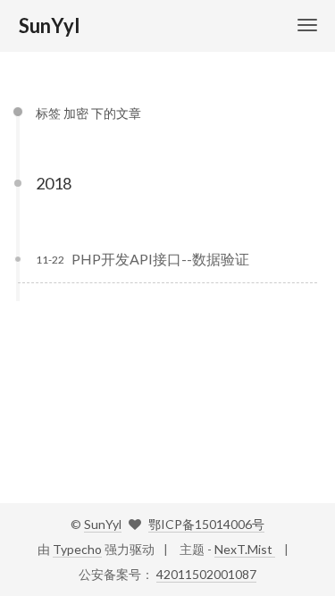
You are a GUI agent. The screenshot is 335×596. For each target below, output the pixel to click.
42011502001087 (206, 574)
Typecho (77, 549)
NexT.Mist (244, 549)
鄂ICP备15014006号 (206, 524)
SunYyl (102, 524)
